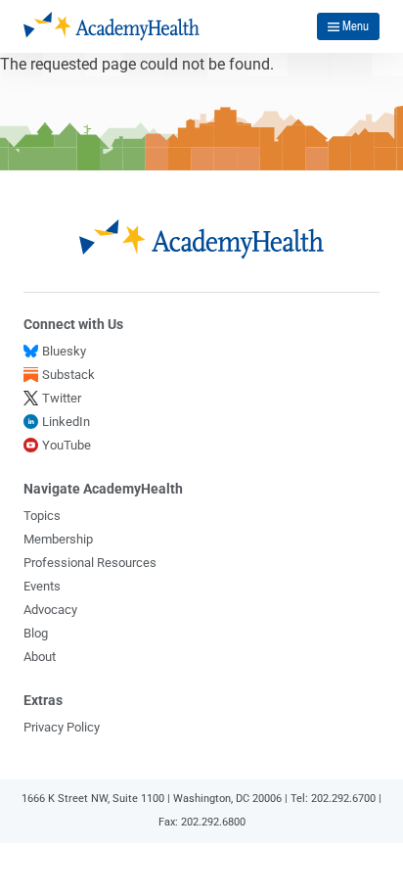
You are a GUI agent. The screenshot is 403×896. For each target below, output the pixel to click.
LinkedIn (66, 421)
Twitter (61, 398)
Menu (355, 25)
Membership (58, 539)
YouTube (66, 445)
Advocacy (50, 609)
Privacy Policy (61, 727)
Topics (42, 515)
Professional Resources (90, 562)
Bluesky (64, 351)
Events (42, 586)
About (39, 656)
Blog (35, 633)
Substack (68, 374)
